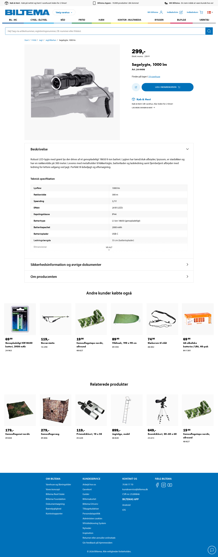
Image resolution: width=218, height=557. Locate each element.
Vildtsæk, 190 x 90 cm (124, 343)
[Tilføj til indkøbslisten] (136, 87)
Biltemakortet (89, 498)
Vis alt (109, 247)
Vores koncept (53, 489)
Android (126, 504)
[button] (210, 12)
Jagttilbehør (51, 40)
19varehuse (154, 76)
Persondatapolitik (91, 513)
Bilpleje (181, 19)
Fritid (82, 19)
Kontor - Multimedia (129, 19)
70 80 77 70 (127, 484)
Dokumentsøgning (55, 503)
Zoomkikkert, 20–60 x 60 (162, 434)
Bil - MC (13, 19)
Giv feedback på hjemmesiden (97, 542)
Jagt (41, 40)
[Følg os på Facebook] (157, 485)
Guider (86, 494)
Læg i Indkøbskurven (165, 87)
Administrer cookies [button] (92, 518)
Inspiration (88, 532)
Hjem (101, 19)
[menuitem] (13, 20)
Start (26, 40)
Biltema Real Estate (55, 494)
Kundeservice (91, 478)
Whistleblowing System (94, 523)
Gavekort (87, 489)
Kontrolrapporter (54, 513)
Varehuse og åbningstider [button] (58, 484)
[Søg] (209, 31)
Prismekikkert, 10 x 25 (89, 434)
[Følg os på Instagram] (163, 485)
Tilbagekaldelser (91, 508)
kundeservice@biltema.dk (135, 489)
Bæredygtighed (53, 508)
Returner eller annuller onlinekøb (99, 537)
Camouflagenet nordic (17, 434)
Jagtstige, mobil (121, 434)
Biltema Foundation (56, 498)
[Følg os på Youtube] (169, 486)
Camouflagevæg (50, 434)
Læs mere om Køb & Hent (142, 107)
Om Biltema (53, 478)
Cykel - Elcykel (39, 19)
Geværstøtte (48, 343)
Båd (63, 19)
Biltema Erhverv (90, 503)
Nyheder (87, 528)
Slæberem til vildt (157, 343)
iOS (124, 509)
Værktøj (204, 19)
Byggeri (159, 19)
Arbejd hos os (89, 484)
